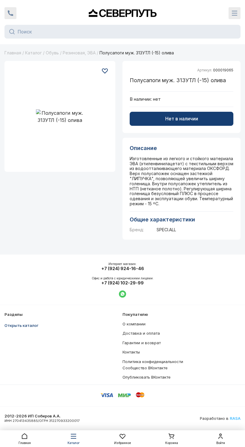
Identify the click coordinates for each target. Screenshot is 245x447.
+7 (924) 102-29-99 (122, 283)
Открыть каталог (21, 325)
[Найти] (10, 32)
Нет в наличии (181, 119)
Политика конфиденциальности (152, 361)
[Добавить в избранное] (104, 70)
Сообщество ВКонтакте (145, 367)
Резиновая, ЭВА (79, 52)
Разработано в (220, 418)
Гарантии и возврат (141, 342)
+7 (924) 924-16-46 (122, 268)
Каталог (33, 52)
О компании (134, 324)
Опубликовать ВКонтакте (146, 377)
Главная (12, 52)
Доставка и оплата (141, 333)
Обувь (52, 52)
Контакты (131, 352)
